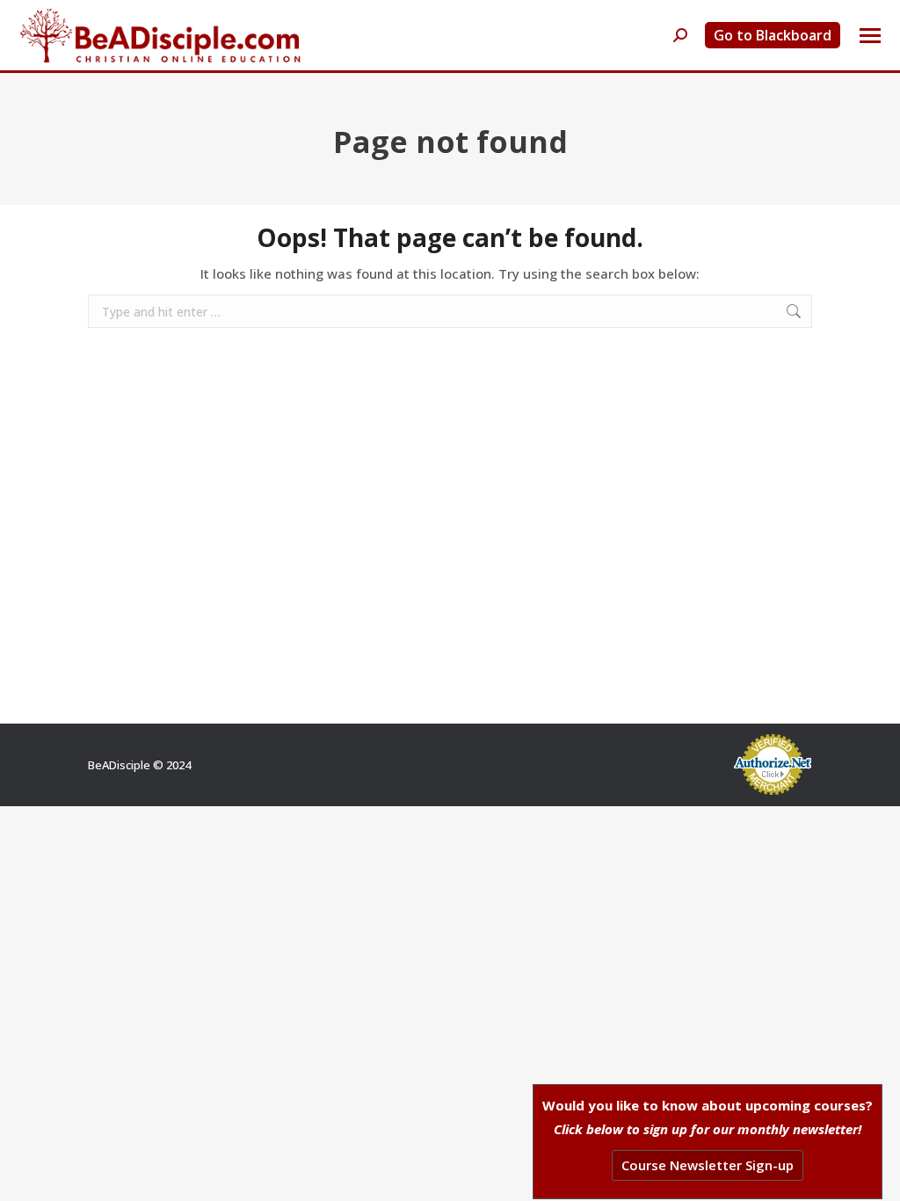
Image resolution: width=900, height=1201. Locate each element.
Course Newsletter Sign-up (707, 1165)
